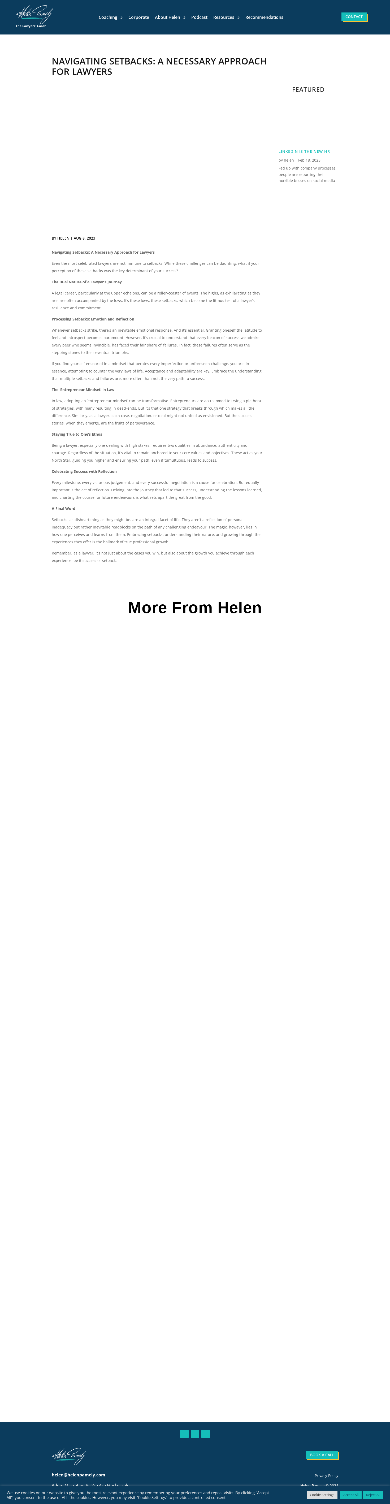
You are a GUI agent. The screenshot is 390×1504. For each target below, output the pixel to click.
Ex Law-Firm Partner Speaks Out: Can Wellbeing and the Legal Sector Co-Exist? (148, 1339)
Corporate (138, 17)
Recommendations (264, 17)
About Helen (167, 17)
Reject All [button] (373, 1494)
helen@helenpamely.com (78, 1475)
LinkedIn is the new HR (304, 151)
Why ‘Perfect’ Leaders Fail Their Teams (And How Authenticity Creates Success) (147, 835)
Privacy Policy (326, 1475)
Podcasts (91, 1097)
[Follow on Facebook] (195, 1434)
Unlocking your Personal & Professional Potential (118, 1087)
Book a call (322, 1454)
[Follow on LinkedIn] (184, 1434)
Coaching (108, 17)
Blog (85, 845)
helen (63, 238)
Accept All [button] (350, 1494)
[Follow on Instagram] (205, 1434)
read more (74, 877)
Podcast (199, 17)
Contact (354, 16)
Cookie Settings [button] (322, 1494)
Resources (223, 17)
